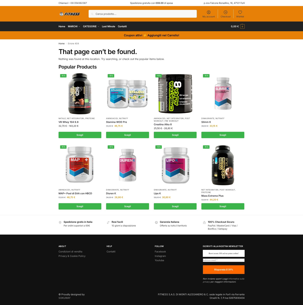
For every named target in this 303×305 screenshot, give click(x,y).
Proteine (90, 118)
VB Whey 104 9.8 (69, 121)
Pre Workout (172, 121)
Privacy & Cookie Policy (72, 256)
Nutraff (123, 118)
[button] (237, 26)
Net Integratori (75, 118)
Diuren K (111, 193)
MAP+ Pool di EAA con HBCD (75, 193)
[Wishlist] (96, 77)
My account (208, 16)
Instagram (160, 256)
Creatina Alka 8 (163, 124)
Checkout (226, 16)
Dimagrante (207, 118)
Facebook (160, 251)
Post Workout (227, 190)
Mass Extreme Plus (212, 195)
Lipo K (157, 193)
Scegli (80, 135)
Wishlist (240, 16)
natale (62, 118)
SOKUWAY (64, 297)
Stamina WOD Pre (116, 121)
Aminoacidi (112, 118)
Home (62, 43)
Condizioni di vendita (70, 251)
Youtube (159, 260)
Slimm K (206, 121)
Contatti (111, 251)
